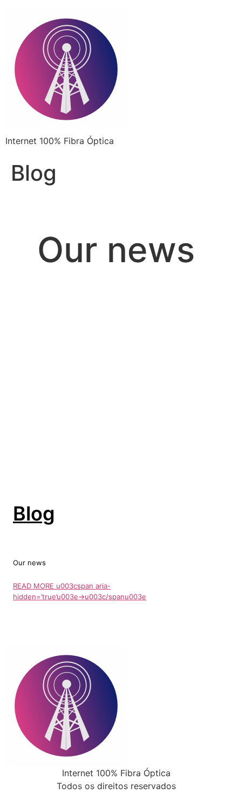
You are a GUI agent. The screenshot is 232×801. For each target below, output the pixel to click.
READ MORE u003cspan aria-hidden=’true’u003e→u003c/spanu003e (79, 591)
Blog (34, 513)
